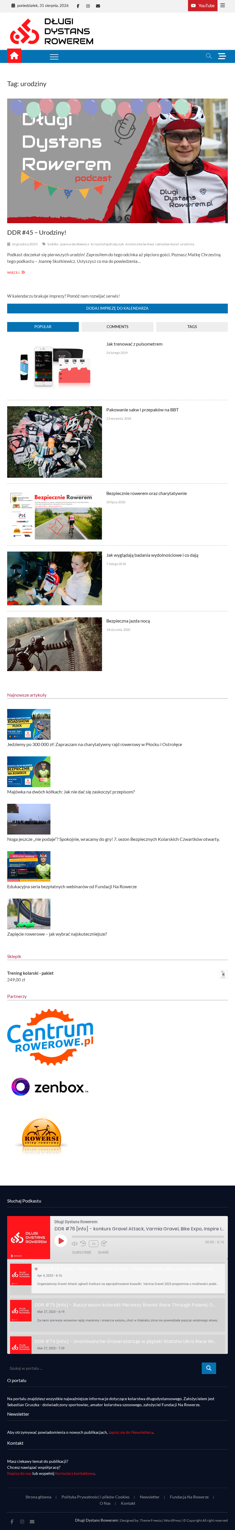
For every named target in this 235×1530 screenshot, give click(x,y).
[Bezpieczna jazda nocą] (54, 620)
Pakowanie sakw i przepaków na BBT (142, 409)
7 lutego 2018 (116, 564)
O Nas (105, 1503)
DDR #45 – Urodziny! (36, 232)
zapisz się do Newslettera (131, 1432)
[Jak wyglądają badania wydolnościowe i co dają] (54, 554)
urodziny (187, 244)
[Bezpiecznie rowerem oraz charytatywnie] (54, 493)
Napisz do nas (19, 1473)
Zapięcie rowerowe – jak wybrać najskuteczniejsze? (57, 934)
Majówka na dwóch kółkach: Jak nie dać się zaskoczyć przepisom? (71, 791)
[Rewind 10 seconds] (83, 1243)
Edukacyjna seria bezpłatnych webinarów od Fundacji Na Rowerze (72, 886)
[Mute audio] (74, 1243)
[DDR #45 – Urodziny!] (117, 161)
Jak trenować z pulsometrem (134, 343)
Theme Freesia (151, 1520)
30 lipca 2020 (115, 502)
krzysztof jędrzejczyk (107, 244)
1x (93, 1243)
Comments (117, 326)
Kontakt (128, 1503)
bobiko (53, 244)
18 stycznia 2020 (118, 629)
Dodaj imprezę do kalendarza (117, 308)
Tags (192, 326)
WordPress (172, 1520)
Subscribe (81, 1252)
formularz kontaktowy (75, 1473)
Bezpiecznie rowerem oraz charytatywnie (146, 493)
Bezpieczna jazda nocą (128, 620)
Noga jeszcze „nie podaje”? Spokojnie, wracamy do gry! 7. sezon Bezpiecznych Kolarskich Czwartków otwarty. (113, 839)
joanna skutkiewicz (75, 244)
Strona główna (38, 1496)
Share (103, 1252)
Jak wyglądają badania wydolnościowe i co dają (152, 555)
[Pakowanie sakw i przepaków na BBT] (54, 409)
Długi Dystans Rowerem (96, 1520)
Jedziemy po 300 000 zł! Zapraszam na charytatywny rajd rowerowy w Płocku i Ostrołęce (94, 744)
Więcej (15, 272)
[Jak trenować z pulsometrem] (54, 343)
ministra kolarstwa (139, 244)
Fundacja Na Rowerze (189, 1496)
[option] (117, 1279)
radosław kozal (167, 244)
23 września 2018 (118, 418)
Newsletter (150, 1496)
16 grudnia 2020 (25, 244)
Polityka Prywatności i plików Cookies (96, 1496)
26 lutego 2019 (117, 352)
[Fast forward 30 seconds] (104, 1243)
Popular (42, 326)
